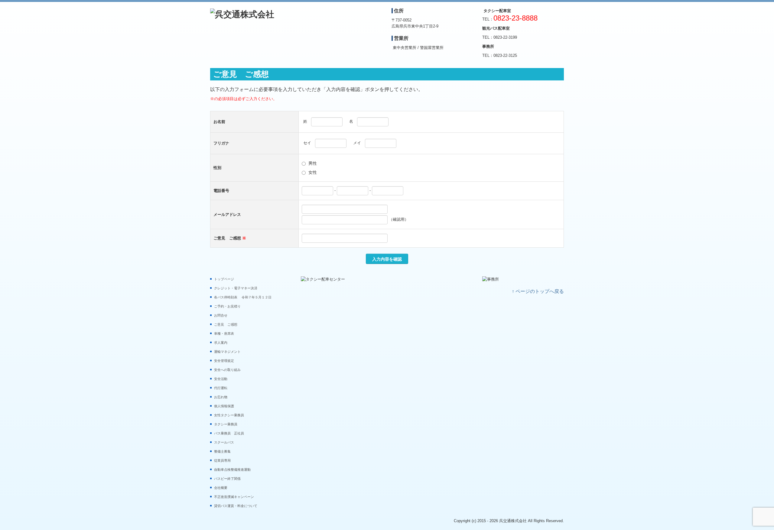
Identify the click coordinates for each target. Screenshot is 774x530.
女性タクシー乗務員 (230, 415)
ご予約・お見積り (227, 306)
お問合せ (220, 315)
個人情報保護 (224, 406)
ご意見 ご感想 (225, 324)
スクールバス (224, 442)
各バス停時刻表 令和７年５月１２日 (244, 297)
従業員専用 (222, 460)
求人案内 (220, 342)
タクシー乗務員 (227, 424)
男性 (312, 163)
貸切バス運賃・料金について (235, 506)
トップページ (224, 279)
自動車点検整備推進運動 (232, 469)
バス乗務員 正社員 (229, 433)
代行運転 (220, 388)
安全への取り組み (227, 370)
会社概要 (220, 487)
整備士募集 (222, 451)
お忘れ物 (220, 397)
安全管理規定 (224, 361)
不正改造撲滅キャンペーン (234, 497)
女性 (312, 172)
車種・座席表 (224, 333)
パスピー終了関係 (227, 478)
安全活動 (220, 379)
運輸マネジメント (227, 351)
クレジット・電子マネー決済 (235, 288)
